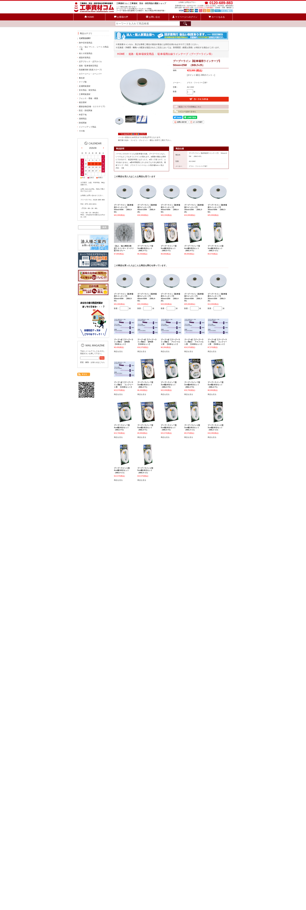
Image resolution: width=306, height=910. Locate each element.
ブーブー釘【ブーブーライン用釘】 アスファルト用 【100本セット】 (194, 342)
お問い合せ (154, 17)
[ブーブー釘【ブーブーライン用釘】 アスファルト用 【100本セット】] (194, 333)
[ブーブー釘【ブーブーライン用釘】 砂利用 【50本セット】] (124, 333)
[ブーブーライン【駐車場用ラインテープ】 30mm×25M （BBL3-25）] (194, 201)
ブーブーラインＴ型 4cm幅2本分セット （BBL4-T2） (122, 427)
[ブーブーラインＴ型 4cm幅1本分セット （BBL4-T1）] (194, 242)
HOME (90, 17)
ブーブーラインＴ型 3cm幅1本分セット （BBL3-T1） (146, 248)
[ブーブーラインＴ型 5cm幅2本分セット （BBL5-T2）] (171, 421)
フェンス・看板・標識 (88, 98)
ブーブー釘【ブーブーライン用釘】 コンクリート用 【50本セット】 (217, 342)
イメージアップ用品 (87, 127)
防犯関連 (83, 123)
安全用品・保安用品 (87, 90)
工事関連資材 (84, 94)
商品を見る (118, 351)
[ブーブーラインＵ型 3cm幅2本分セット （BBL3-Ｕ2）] (218, 421)
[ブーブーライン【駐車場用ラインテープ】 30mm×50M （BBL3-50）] (218, 201)
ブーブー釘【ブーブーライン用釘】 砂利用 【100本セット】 (147, 342)
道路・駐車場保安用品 (141, 54)
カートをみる (218, 17)
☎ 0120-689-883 (218, 3)
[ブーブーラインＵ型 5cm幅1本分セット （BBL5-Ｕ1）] (148, 464)
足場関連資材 (84, 86)
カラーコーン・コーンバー (90, 74)
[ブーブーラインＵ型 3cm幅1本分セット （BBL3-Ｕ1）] (218, 242)
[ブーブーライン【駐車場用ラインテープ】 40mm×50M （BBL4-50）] (171, 201)
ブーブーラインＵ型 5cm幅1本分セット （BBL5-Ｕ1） (146, 470)
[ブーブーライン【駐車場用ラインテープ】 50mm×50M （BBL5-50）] (124, 201)
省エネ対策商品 (85, 53)
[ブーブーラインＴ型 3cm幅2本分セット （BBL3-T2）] (171, 378)
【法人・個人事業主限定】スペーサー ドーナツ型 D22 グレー (124, 248)
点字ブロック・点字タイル (90, 61)
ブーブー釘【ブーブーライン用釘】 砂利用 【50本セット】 (123, 342)
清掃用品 (83, 119)
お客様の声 (122, 17)
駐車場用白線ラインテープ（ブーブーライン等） (186, 54)
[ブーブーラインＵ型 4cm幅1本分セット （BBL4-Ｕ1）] (124, 464)
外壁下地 (83, 115)
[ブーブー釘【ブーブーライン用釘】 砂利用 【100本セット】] (147, 333)
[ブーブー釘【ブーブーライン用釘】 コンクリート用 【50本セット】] (218, 333)
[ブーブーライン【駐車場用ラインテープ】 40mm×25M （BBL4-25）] (147, 201)
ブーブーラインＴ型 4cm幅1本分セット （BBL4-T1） (193, 248)
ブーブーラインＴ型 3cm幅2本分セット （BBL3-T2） (169, 384)
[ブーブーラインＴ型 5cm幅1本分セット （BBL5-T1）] (171, 242)
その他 (82, 131)
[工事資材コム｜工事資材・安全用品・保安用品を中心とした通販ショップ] (94, 12)
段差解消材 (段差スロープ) (90, 70)
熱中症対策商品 (85, 43)
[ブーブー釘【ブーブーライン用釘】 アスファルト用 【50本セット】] (171, 333)
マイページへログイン (186, 17)
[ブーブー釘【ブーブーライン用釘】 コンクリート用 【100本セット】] (124, 375)
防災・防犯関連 (85, 110)
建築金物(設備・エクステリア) (92, 106)
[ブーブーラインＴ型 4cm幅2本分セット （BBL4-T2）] (124, 421)
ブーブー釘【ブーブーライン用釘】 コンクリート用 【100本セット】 (123, 384)
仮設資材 (83, 102)
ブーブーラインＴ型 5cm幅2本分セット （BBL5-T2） (169, 427)
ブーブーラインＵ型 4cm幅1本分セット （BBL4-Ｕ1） (122, 470)
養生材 (82, 78)
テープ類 (83, 82)
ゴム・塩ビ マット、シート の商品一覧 (94, 48)
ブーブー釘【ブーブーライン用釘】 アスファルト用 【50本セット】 (170, 342)
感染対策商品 (84, 57)
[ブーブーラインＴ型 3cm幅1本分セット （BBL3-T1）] (147, 242)
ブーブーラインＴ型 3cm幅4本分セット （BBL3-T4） (193, 384)
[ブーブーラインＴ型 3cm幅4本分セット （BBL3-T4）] (194, 378)
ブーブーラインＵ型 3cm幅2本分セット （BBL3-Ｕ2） (216, 427)
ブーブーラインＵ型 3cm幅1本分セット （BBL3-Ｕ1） (216, 248)
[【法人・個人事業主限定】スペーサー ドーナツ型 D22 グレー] (124, 241)
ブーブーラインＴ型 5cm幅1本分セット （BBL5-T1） (169, 248)
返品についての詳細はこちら (189, 107)
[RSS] (83, 374)
